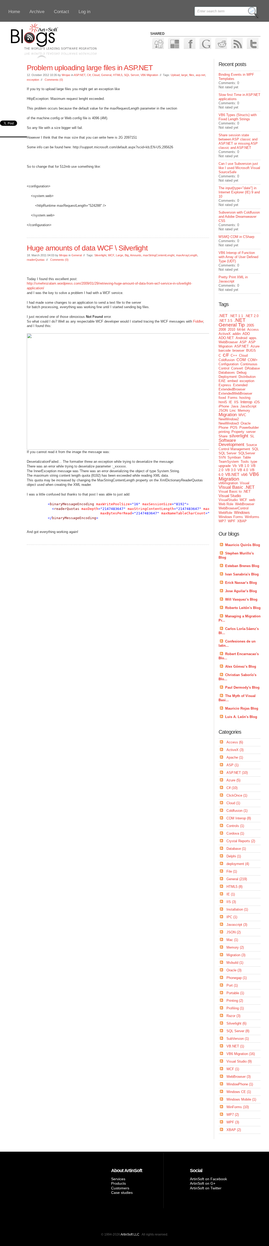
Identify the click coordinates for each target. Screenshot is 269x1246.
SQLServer (246, 453)
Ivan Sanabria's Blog (242, 574)
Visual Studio (230, 495)
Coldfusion (227, 360)
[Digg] (158, 43)
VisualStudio (228, 500)
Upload (175, 75)
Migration (228, 414)
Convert (237, 368)
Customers (120, 1188)
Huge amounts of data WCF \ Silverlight (87, 248)
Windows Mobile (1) (241, 1099)
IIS (236, 402)
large (184, 75)
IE (230, 402)
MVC (242, 415)
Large (119, 255)
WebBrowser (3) (238, 1077)
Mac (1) (232, 940)
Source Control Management (238, 447)
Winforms (252, 517)
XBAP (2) (233, 1130)
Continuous (248, 364)
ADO (246, 334)
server (251, 432)
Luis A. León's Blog (241, 717)
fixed (222, 398)
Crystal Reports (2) (240, 841)
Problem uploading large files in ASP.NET (90, 68)
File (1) (231, 871)
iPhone (224, 406)
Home (14, 11)
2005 (250, 325)
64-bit (241, 329)
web (252, 500)
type (254, 462)
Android (241, 338)
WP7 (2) (232, 1115)
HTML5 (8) (234, 887)
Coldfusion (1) (236, 811)
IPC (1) (231, 917)
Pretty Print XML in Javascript (233, 279)
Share (223, 436)
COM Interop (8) (238, 818)
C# (89, 75)
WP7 (222, 521)
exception (33, 79)
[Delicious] (173, 43)
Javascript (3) (236, 925)
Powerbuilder (249, 427)
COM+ (253, 360)
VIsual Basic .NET (237, 487)
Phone (223, 427)
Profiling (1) (235, 1008)
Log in (84, 11)
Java (234, 406)
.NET (223, 315)
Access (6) (234, 742)
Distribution (247, 377)
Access (253, 329)
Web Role (226, 504)
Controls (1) (235, 826)
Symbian (234, 457)
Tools (245, 462)
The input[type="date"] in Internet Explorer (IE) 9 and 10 (239, 192)
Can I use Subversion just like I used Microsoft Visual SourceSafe (239, 168)
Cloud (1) (233, 803)
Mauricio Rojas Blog (241, 708)
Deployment (228, 377)
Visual (244, 483)
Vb (234, 466)
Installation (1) (237, 909)
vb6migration (228, 483)
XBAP (242, 521)
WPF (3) (232, 1122)
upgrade (225, 466)
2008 (222, 329)
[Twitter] (252, 43)
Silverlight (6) (236, 1023)
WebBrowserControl (234, 508)
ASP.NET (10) (237, 773)
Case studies (122, 1192)
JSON (223, 410)
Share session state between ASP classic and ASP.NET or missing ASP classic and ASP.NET (238, 141)
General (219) (236, 879)
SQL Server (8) (237, 1031)
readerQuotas (36, 259)
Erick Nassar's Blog (241, 583)
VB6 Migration (149, 75)
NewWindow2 (229, 419)
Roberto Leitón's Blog (243, 608)
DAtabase (252, 368)
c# (226, 355)
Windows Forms (231, 517)
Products (118, 1183)
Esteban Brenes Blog (242, 566)
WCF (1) (232, 1069)
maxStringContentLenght (158, 255)
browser (238, 350)
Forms (232, 398)
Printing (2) (234, 1001)
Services (118, 1179)
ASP (243, 342)
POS (233, 427)
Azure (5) (233, 780)
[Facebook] (189, 43)
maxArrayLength (186, 255)
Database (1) (236, 849)
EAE (222, 381)
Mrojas (66, 75)
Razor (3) (233, 1016)
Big (127, 255)
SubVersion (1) (237, 1039)
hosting (244, 398)
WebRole (225, 513)
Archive (36, 11)
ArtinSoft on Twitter (205, 1188)
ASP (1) (232, 765)
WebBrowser (244, 504)
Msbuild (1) (234, 963)
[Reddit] (221, 43)
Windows (242, 512)
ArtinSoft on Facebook (208, 1179)
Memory (244, 410)
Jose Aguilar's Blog (241, 591)
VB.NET (232, 474)
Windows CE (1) (238, 1092)
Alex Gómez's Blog (240, 666)
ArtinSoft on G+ (202, 1183)
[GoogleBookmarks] (205, 43)
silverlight (238, 435)
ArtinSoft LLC (130, 1234)
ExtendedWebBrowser (235, 393)
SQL (255, 449)
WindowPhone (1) (239, 1084)
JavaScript (248, 406)
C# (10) (231, 788)
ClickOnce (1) (236, 795)
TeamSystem (229, 462)
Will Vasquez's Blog (241, 599)
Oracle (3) (233, 970)
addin (236, 334)
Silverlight (100, 255)
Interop (246, 402)
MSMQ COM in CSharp (236, 237)
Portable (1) (235, 993)
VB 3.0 (230, 470)
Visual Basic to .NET (235, 491)
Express (225, 385)
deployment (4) (237, 864)
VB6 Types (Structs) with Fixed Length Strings (238, 117)
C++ (234, 355)
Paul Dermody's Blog (242, 687)
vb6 (244, 474)
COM (241, 359)
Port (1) (232, 985)
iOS (257, 402)
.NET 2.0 (251, 316)
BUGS (251, 350)
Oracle (246, 423)
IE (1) (230, 894)
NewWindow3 (229, 423)
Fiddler (198, 321)
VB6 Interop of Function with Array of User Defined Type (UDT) (238, 257)
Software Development (231, 442)
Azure (255, 346)
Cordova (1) (235, 833)
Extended (240, 385)
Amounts (135, 255)
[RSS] (236, 43)
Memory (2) (235, 947)
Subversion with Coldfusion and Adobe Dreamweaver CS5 (239, 216)
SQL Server (131, 75)
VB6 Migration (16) (240, 1054)
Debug (241, 372)
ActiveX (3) (235, 750)
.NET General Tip (232, 322)
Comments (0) (54, 79)
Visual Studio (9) (239, 1061)
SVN (222, 457)
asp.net (200, 75)
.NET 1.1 (236, 316)
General (106, 75)
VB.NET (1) (235, 1046)
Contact (61, 11)
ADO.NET (226, 338)
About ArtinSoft (126, 1170)
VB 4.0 (242, 470)
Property (237, 432)
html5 (223, 402)
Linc (233, 410)
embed (232, 381)
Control (224, 368)
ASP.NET (79, 75)
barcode (225, 350)
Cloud (96, 75)
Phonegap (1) (236, 978)
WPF (231, 521)
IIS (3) (231, 902)
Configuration (229, 364)
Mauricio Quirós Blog (242, 545)
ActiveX (225, 334)
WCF (111, 255)
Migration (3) (235, 955)
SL (252, 436)
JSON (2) (233, 932)
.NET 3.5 (225, 321)
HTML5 (117, 75)
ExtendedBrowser (232, 389)
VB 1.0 (244, 466)
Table (247, 457)
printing (224, 432)
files (191, 75)
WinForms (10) (237, 1107)
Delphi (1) (233, 856)
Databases (227, 372)
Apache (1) (234, 757)
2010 (231, 329)
